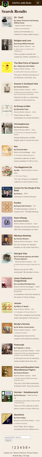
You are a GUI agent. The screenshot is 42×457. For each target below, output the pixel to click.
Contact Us (8, 453)
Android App (17, 456)
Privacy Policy (32, 453)
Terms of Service (19, 453)
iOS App (26, 456)
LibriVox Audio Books (21, 2)
